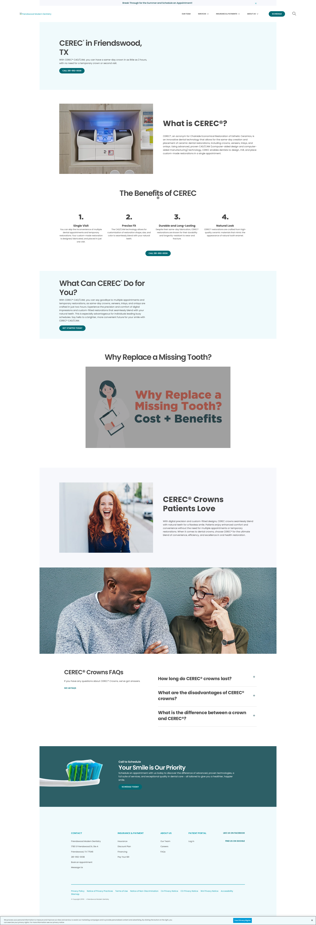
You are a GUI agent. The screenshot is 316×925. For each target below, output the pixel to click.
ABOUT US (251, 14)
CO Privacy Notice (189, 891)
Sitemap (75, 894)
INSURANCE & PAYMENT (131, 833)
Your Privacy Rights (242, 920)
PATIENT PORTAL (197, 833)
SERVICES (202, 14)
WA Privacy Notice (209, 891)
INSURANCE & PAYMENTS (226, 14)
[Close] (312, 920)
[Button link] (294, 14)
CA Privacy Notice (169, 891)
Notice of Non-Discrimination (144, 891)
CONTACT (76, 833)
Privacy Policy (77, 891)
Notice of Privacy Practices (100, 891)
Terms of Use (121, 891)
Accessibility (227, 891)
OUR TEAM (186, 14)
